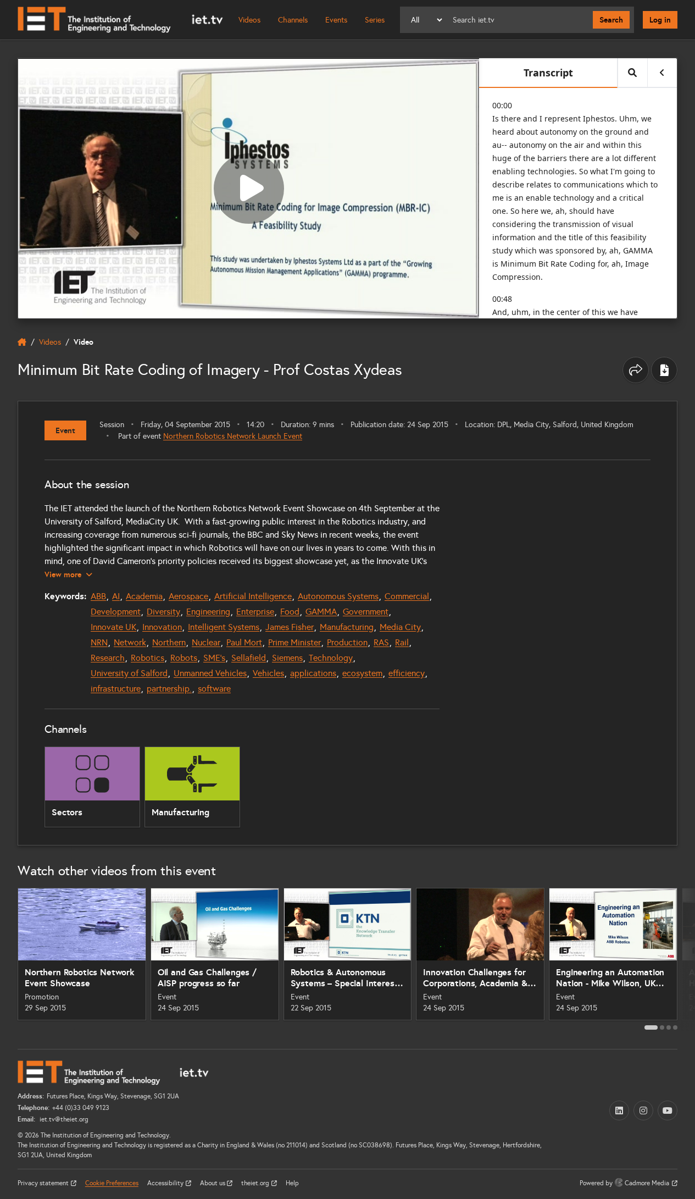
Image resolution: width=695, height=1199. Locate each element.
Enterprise (255, 611)
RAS (381, 642)
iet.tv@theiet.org (63, 1119)
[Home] (120, 20)
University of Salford (129, 673)
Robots (183, 658)
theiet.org (256, 1183)
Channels (293, 20)
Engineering (208, 611)
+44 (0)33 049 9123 (80, 1108)
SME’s (214, 658)
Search (611, 20)
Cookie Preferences (111, 1183)
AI (116, 596)
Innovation (162, 627)
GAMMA (321, 611)
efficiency (406, 673)
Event (65, 430)
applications (313, 673)
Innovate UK (113, 627)
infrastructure (116, 688)
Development (116, 611)
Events (336, 20)
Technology (331, 658)
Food (289, 611)
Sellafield (248, 658)
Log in (660, 20)
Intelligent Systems (223, 627)
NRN (99, 642)
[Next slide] (686, 958)
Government (365, 611)
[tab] (651, 1027)
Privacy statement (44, 1183)
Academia (144, 596)
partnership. (169, 688)
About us (213, 1183)
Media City (400, 627)
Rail (402, 642)
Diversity (163, 611)
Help (292, 1183)
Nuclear (206, 642)
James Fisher (289, 627)
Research (108, 658)
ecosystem (362, 673)
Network (130, 642)
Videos (249, 20)
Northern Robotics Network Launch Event (232, 436)
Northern (169, 642)
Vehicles (268, 673)
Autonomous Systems (338, 596)
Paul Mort (244, 642)
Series (375, 20)
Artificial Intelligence (253, 596)
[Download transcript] (664, 370)
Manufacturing (347, 627)
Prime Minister (294, 642)
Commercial (407, 596)
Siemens (287, 658)
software (214, 688)
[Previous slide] (8, 958)
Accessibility (166, 1183)
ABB (98, 596)
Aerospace (188, 596)
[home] (22, 342)
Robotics (147, 658)
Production (347, 642)
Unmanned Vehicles (210, 673)
